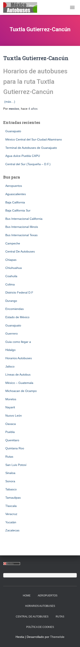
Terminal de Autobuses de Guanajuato (31, 147)
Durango (11, 300)
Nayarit (10, 407)
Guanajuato (13, 131)
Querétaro (12, 440)
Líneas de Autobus (18, 374)
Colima (10, 284)
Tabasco (11, 489)
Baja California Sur (18, 210)
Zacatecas (12, 530)
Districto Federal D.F (19, 292)
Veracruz (11, 514)
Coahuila (11, 276)
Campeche (12, 243)
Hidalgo (10, 350)
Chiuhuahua (13, 268)
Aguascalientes (15, 194)
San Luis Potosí (15, 465)
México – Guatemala (19, 383)
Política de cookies (40, 627)
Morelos (10, 399)
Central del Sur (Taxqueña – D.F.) (28, 164)
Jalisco (10, 366)
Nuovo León (13, 415)
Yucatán (10, 522)
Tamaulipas (13, 497)
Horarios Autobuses (18, 358)
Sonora (10, 481)
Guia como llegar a (18, 341)
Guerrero (11, 333)
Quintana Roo (14, 448)
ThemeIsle (57, 636)
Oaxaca (10, 424)
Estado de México (17, 317)
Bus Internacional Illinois (21, 226)
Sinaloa (10, 473)
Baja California (15, 202)
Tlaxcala (11, 506)
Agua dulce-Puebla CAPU (22, 155)
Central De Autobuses (20, 251)
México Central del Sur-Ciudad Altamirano (33, 139)
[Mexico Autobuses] (21, 7)
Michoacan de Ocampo (21, 391)
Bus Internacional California (23, 218)
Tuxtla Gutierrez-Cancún (35, 58)
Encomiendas (14, 309)
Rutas (9, 456)
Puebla (10, 432)
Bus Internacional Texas (21, 235)
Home (27, 595)
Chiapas (10, 259)
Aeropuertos (13, 185)
